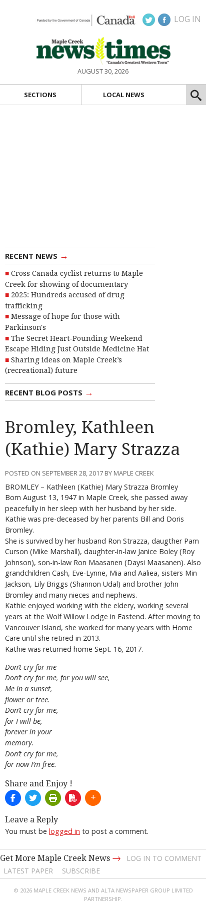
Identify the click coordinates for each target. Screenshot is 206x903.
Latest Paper (28, 870)
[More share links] (93, 798)
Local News (123, 94)
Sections (40, 94)
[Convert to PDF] (73, 798)
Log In (187, 19)
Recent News (36, 255)
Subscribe (81, 870)
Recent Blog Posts (49, 392)
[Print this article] (53, 798)
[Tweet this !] (33, 798)
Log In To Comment (164, 858)
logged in (64, 831)
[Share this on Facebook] (13, 798)
